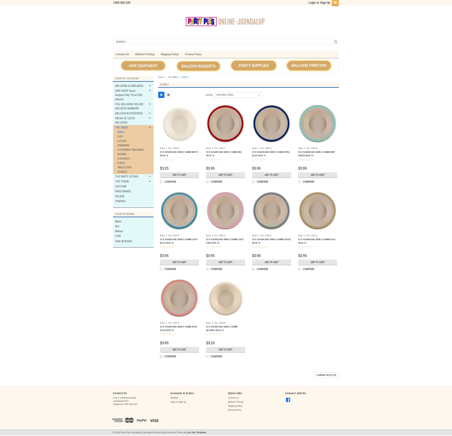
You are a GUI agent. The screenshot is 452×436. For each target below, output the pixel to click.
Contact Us (122, 54)
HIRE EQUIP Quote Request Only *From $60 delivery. (128, 95)
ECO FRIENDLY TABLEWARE (130, 149)
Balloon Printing (144, 54)
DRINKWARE (123, 145)
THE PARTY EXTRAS (126, 176)
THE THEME (122, 181)
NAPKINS (121, 154)
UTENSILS (122, 171)
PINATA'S (120, 201)
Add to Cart (179, 174)
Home (161, 77)
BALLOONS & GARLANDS (129, 86)
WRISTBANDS (123, 191)
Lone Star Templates (196, 432)
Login (312, 2)
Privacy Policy (193, 54)
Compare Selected (326, 375)
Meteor (119, 231)
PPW (118, 236)
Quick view (179, 142)
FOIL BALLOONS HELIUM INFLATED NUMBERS (129, 106)
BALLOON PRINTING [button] (309, 65)
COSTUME (121, 186)
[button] (143, 65)
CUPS (120, 136)
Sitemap (147, 432)
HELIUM (119, 196)
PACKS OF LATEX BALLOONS (125, 120)
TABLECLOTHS (124, 167)
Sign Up (325, 2)
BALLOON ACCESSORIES (129, 113)
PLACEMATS (123, 158)
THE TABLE (121, 127)
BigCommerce (169, 432)
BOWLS (120, 132)
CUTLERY (121, 141)
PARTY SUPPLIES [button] (254, 65)
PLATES (121, 163)
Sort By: (209, 95)
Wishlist (174, 398)
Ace (117, 226)
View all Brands (123, 241)
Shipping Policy (170, 54)
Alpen (118, 221)
